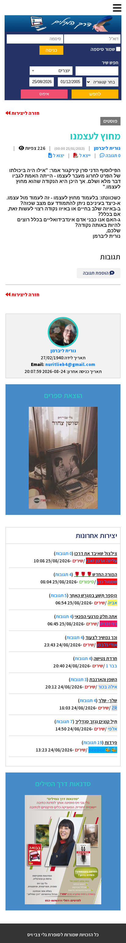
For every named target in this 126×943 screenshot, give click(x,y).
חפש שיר (110, 62)
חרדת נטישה (105, 658)
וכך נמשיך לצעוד (101, 637)
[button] (117, 8)
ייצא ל (84, 155)
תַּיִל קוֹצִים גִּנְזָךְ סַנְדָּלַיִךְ (96, 721)
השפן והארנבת (103, 679)
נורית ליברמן (63, 351)
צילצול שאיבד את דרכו (95, 553)
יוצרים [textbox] (64, 70)
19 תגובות (92, 742)
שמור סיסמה (103, 49)
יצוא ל (58, 155)
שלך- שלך (107, 700)
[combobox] (51, 70)
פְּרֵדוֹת (111, 742)
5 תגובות (58, 595)
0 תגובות (63, 553)
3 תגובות (78, 679)
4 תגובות (63, 574)
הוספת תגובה (96, 273)
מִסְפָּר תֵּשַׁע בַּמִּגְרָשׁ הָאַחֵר (93, 595)
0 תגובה (112, 155)
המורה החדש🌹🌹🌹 (95, 574)
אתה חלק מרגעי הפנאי (96, 616)
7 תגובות (64, 721)
